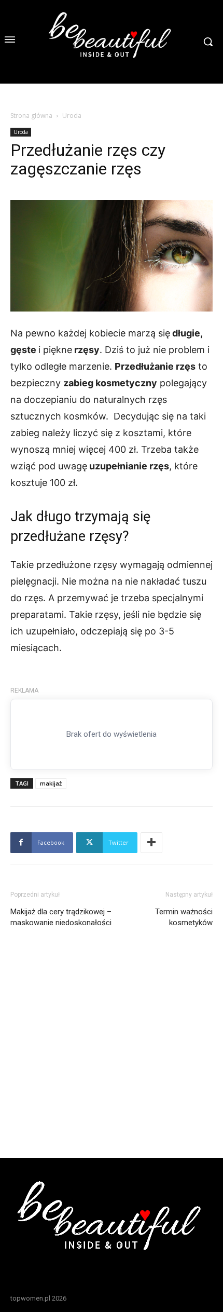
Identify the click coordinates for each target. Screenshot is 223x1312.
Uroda (71, 115)
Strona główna (31, 115)
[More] (151, 842)
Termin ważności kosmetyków (184, 917)
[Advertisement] (111, 1028)
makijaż (51, 783)
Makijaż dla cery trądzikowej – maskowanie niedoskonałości (61, 917)
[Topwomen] (111, 41)
